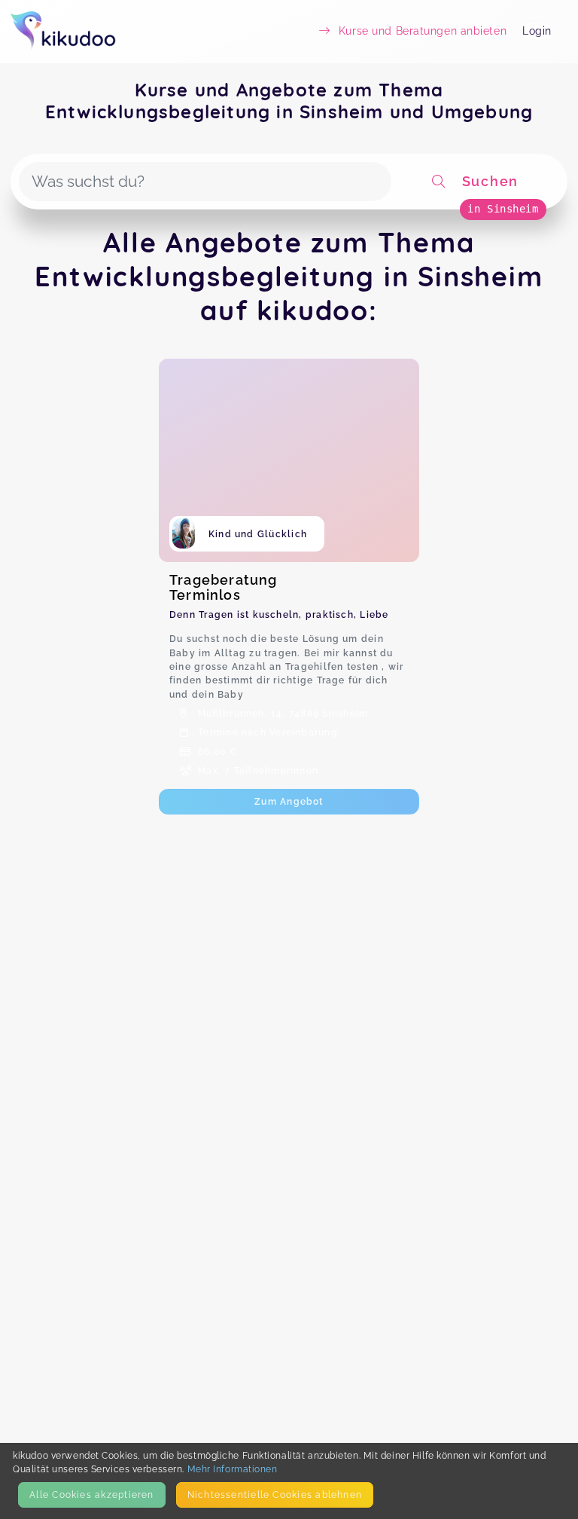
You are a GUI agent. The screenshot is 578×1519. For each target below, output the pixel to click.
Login (537, 31)
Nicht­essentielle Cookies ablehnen (274, 1494)
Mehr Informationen (232, 1469)
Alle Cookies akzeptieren (91, 1494)
